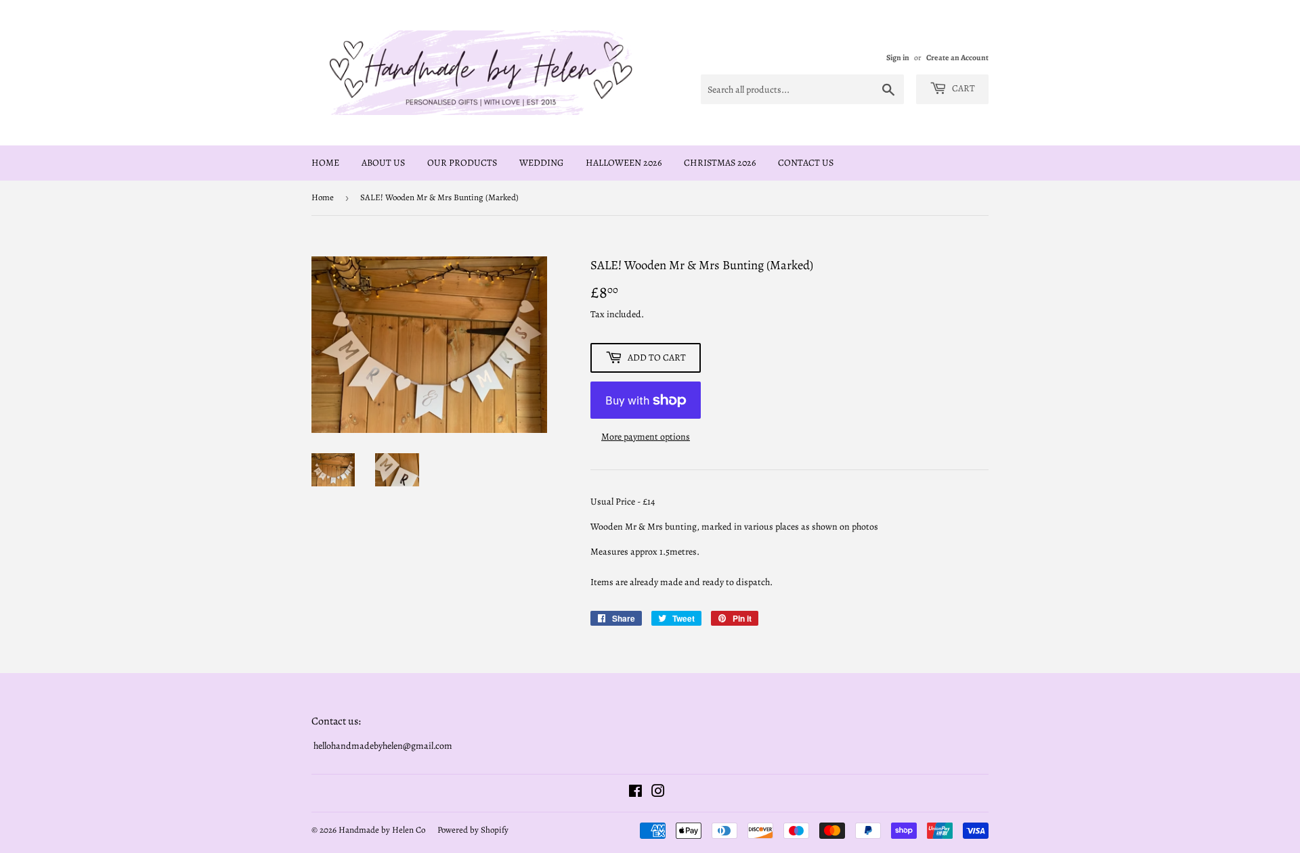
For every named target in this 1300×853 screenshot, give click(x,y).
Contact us (805, 162)
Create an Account (957, 57)
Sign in (897, 57)
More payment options (645, 436)
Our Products (462, 162)
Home (325, 162)
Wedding (541, 162)
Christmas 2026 (720, 162)
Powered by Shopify (472, 829)
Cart (962, 88)
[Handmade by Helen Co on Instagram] (658, 793)
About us (383, 162)
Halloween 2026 (624, 162)
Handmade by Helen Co (382, 829)
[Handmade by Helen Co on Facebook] (635, 793)
